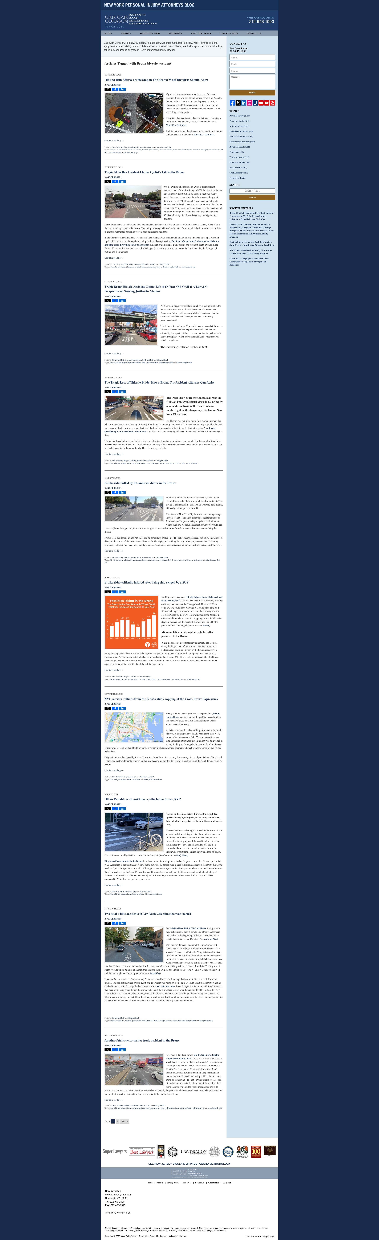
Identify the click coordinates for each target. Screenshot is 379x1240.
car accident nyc (214, 149)
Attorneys (175, 33)
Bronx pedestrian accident (153, 779)
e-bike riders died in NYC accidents (188, 928)
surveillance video (166, 986)
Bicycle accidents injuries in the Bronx (124, 861)
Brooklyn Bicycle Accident (167, 1020)
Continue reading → (114, 140)
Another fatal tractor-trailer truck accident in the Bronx (142, 1040)
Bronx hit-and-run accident (169, 463)
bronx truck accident (166, 362)
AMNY (205, 625)
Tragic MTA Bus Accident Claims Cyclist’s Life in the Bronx (145, 172)
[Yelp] (272, 103)
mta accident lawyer (188, 267)
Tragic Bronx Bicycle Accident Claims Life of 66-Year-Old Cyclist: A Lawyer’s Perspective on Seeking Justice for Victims (156, 289)
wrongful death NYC (206, 1020)
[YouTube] (261, 103)
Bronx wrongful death (170, 267)
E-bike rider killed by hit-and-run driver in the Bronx (140, 483)
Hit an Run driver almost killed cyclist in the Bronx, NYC (143, 799)
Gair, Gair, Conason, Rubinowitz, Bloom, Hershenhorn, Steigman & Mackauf (153, 1236)
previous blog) (211, 939)
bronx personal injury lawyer (152, 267)
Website (126, 33)
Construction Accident (242, 141)
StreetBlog (155, 973)
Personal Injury (145, 676)
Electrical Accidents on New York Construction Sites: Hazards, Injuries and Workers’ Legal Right (251, 243)
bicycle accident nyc (134, 149)
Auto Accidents (117, 147)
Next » (124, 1121)
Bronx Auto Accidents (145, 147)
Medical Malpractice (241, 136)
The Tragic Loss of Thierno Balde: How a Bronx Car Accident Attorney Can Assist (159, 382)
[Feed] (249, 103)
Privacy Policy (172, 1183)
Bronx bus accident (134, 267)
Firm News (236, 152)
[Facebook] (232, 103)
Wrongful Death (164, 264)
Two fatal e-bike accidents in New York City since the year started (148, 913)
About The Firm (150, 33)
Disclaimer (187, 1183)
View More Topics (237, 177)
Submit (252, 93)
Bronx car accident (165, 149)
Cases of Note (229, 33)
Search (252, 197)
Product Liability (239, 162)
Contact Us (254, 33)
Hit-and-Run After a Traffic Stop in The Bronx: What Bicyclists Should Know (156, 79)
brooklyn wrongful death (187, 1020)
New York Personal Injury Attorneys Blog (131, 21)
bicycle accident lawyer (118, 149)
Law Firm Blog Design (259, 1236)
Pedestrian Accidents (147, 776)
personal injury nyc (131, 152)
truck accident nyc (198, 1108)
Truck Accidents (148, 360)
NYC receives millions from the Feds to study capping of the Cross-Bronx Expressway (161, 699)
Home (108, 33)
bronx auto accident (134, 362)
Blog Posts (227, 1183)
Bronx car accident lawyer (150, 463)
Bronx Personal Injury (164, 147)
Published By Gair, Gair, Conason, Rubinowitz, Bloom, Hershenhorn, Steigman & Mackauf (260, 20)
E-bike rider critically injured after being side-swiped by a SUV (147, 582)
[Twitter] (238, 103)
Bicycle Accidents (130, 147)
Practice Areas (201, 33)
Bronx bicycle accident (150, 149)
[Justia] (255, 103)
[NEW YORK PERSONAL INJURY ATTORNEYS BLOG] (149, 5)
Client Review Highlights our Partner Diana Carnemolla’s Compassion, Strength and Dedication (249, 261)
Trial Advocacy (238, 172)
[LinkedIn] (244, 103)
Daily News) (182, 855)
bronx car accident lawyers (182, 149)
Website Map (213, 1183)
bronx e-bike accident (163, 560)
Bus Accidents (150, 264)
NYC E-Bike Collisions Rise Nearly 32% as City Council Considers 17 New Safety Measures (250, 252)
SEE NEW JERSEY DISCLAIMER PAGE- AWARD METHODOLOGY (189, 1163)
